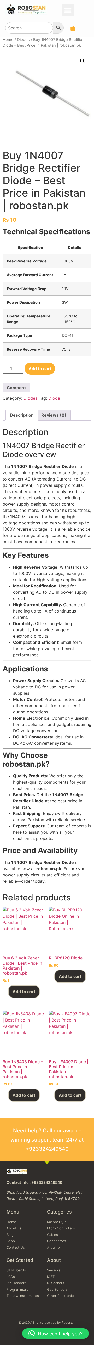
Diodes (23, 39)
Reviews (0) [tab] (53, 415)
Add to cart (39, 368)
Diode (54, 398)
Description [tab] (22, 415)
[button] (68, 10)
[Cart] (73, 28)
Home (8, 39)
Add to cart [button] (24, 991)
